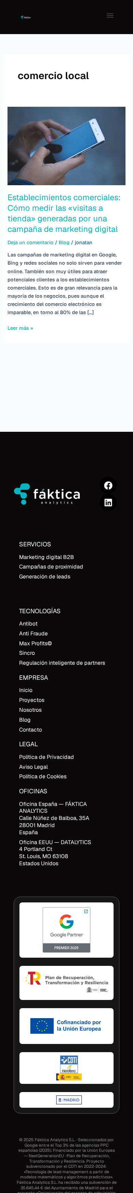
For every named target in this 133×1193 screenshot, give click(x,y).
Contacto (30, 729)
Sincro (27, 653)
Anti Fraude (33, 633)
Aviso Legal (33, 766)
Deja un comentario (31, 242)
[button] (110, 15)
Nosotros (30, 709)
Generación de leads (44, 576)
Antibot (28, 623)
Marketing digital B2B (46, 557)
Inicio (25, 690)
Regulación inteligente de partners (62, 662)
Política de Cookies (42, 776)
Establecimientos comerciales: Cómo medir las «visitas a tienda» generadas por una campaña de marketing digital (64, 213)
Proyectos (31, 700)
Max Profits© (35, 643)
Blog (64, 242)
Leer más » (20, 327)
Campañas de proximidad (51, 566)
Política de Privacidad (46, 757)
